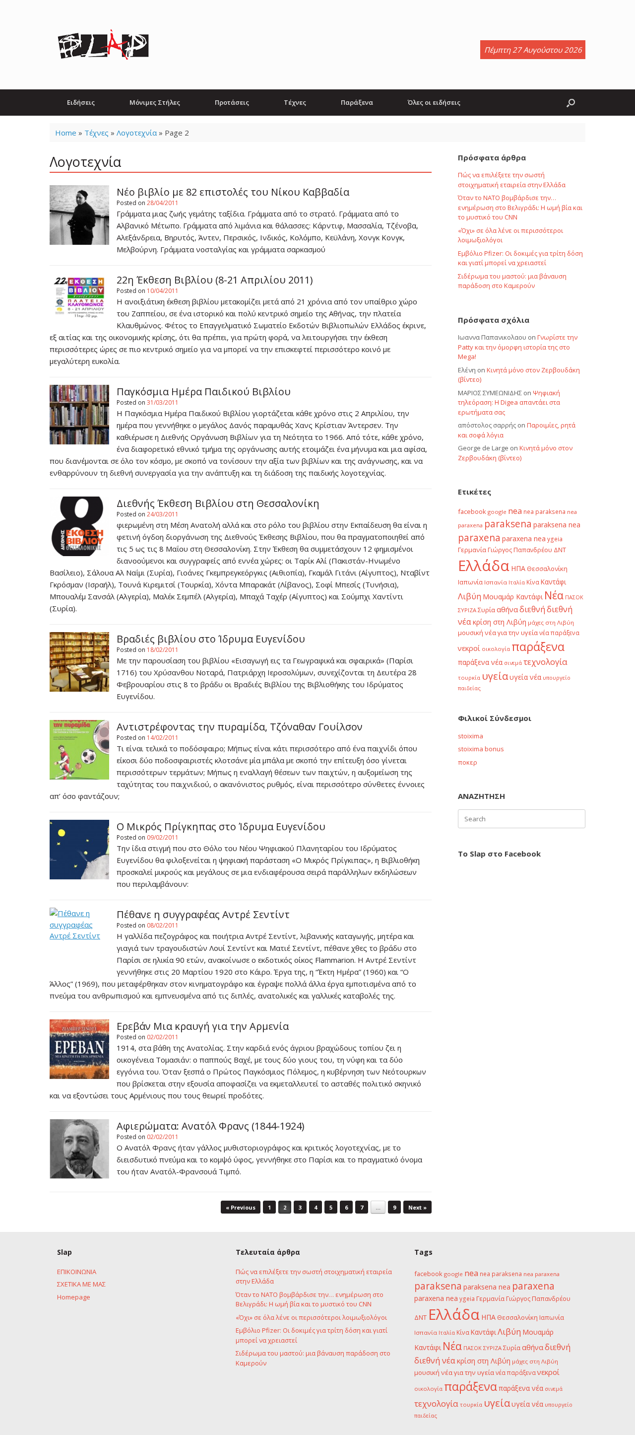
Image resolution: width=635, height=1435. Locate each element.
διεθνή (532, 609)
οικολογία (496, 648)
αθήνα (507, 609)
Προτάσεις (232, 102)
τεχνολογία (545, 661)
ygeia (555, 539)
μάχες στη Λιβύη (551, 622)
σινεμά (513, 662)
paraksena (508, 523)
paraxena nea (524, 538)
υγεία (495, 676)
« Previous (240, 1207)
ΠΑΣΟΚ (574, 597)
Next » (417, 1207)
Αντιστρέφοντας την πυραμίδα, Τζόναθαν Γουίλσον (240, 726)
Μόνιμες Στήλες (154, 102)
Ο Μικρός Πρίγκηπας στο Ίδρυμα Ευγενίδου (221, 826)
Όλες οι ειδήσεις (434, 102)
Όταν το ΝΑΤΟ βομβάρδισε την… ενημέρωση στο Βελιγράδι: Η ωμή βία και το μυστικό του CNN (520, 207)
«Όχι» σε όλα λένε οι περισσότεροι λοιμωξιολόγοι (311, 1317)
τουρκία (469, 677)
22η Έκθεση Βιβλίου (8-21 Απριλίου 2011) (215, 280)
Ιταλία (516, 582)
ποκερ (467, 762)
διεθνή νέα (434, 1360)
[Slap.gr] (103, 44)
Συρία (486, 609)
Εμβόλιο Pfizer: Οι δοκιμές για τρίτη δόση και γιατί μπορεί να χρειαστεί (520, 258)
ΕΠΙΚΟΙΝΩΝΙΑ (76, 1271)
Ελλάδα (483, 565)
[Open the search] (570, 102)
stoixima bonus (481, 748)
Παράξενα (357, 102)
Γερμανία (472, 549)
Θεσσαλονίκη (547, 568)
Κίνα (532, 582)
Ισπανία (495, 582)
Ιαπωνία (470, 581)
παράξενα (538, 646)
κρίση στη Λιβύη (499, 622)
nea (515, 510)
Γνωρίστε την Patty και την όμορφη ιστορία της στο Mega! (517, 347)
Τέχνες (295, 102)
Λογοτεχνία (137, 133)
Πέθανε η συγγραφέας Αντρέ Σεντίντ (203, 914)
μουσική (470, 632)
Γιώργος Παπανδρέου (520, 549)
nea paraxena (541, 1274)
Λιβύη (469, 596)
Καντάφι (553, 581)
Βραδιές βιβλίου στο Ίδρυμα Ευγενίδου (211, 639)
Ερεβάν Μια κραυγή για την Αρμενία (203, 1026)
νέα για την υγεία (511, 632)
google (497, 511)
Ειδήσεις (81, 102)
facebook (472, 511)
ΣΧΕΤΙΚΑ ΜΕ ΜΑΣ (81, 1284)
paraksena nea (556, 524)
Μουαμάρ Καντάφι (513, 596)
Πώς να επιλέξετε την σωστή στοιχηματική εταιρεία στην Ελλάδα (512, 179)
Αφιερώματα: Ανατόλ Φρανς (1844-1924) (211, 1126)
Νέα (554, 595)
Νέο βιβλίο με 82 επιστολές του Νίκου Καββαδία (233, 192)
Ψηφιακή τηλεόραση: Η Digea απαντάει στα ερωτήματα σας (509, 402)
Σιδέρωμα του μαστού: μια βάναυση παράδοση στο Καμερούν (512, 281)
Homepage (73, 1296)
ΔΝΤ (560, 549)
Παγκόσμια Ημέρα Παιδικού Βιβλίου (204, 391)
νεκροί (469, 648)
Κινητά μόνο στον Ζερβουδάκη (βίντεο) (515, 452)
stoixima (470, 735)
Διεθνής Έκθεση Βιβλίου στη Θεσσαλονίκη (218, 503)
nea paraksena (544, 511)
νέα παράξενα (559, 633)
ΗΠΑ (518, 568)
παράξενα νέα (480, 662)
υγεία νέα (525, 677)
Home (65, 133)
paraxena (479, 537)
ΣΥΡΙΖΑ (467, 610)
